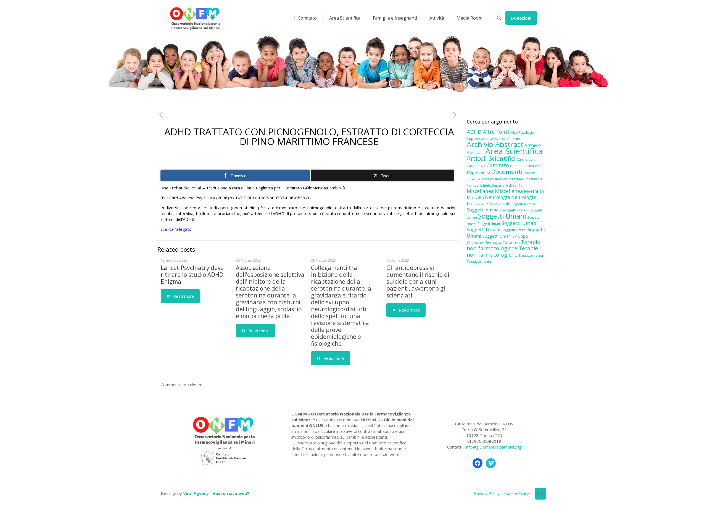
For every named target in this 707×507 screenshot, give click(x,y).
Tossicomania (531, 255)
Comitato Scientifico (526, 165)
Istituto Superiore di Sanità (501, 185)
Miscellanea (480, 191)
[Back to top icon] (540, 494)
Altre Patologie (522, 132)
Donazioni (521, 18)
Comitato (497, 165)
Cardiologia (526, 159)
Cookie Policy (516, 493)
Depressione (478, 172)
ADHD (474, 131)
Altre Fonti (496, 131)
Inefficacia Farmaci (509, 179)
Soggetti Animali (523, 204)
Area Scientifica (514, 151)
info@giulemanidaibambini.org (493, 447)
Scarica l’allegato (175, 229)
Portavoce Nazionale (489, 203)
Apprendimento (480, 138)
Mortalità (534, 191)
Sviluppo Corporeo (503, 242)
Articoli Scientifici (491, 158)
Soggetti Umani (515, 210)
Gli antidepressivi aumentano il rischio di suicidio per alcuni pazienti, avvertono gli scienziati (417, 281)
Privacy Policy (487, 493)
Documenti (507, 171)
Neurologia (497, 197)
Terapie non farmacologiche (503, 245)
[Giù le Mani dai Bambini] (195, 18)
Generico (486, 179)
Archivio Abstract (495, 144)
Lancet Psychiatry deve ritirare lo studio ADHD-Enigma (193, 274)
